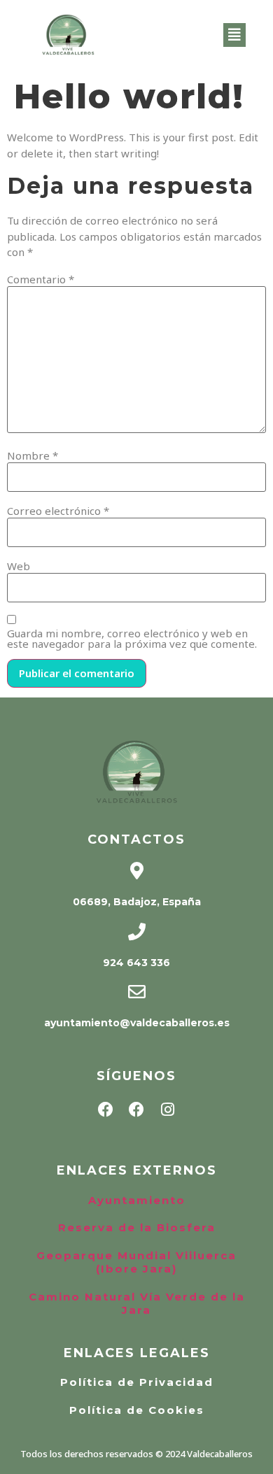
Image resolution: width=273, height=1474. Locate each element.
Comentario (40, 279)
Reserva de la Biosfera (137, 1227)
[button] (234, 35)
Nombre (32, 456)
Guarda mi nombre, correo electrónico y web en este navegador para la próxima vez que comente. (132, 638)
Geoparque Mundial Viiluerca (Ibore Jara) (136, 1262)
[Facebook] (105, 1109)
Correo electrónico (58, 511)
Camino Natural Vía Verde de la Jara (137, 1303)
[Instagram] (167, 1109)
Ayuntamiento (137, 1200)
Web (18, 566)
